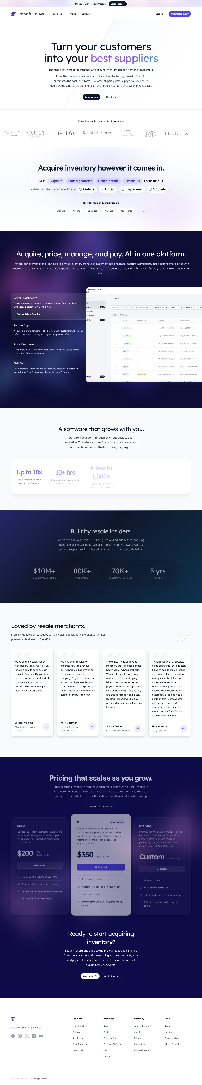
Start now (88, 976)
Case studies (109, 1038)
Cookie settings (172, 1038)
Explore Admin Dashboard (31, 314)
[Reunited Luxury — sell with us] (38, 133)
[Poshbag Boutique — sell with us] (171, 133)
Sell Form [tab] (20, 363)
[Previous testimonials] (180, 638)
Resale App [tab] (21, 325)
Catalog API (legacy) (113, 1044)
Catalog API (78, 1050)
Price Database (80, 1044)
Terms (168, 1026)
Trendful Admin (80, 1026)
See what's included (99, 806)
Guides (106, 1032)
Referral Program (142, 1050)
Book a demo (91, 97)
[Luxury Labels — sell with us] (147, 133)
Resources (64, 14)
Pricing (80, 14)
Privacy (168, 1032)
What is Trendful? (142, 1026)
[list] (101, 693)
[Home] (22, 14)
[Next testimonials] (187, 638)
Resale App (78, 1038)
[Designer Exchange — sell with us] (68, 133)
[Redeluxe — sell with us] (118, 133)
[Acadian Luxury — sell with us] (194, 133)
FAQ (105, 1050)
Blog (105, 1026)
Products (47, 14)
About (137, 1032)
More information (173, 1044)
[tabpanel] (138, 334)
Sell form (77, 1032)
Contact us (162, 868)
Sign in (159, 14)
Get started (111, 97)
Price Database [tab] (24, 344)
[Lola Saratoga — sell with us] (91, 133)
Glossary (107, 1056)
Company (93, 14)
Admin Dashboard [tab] (25, 298)
